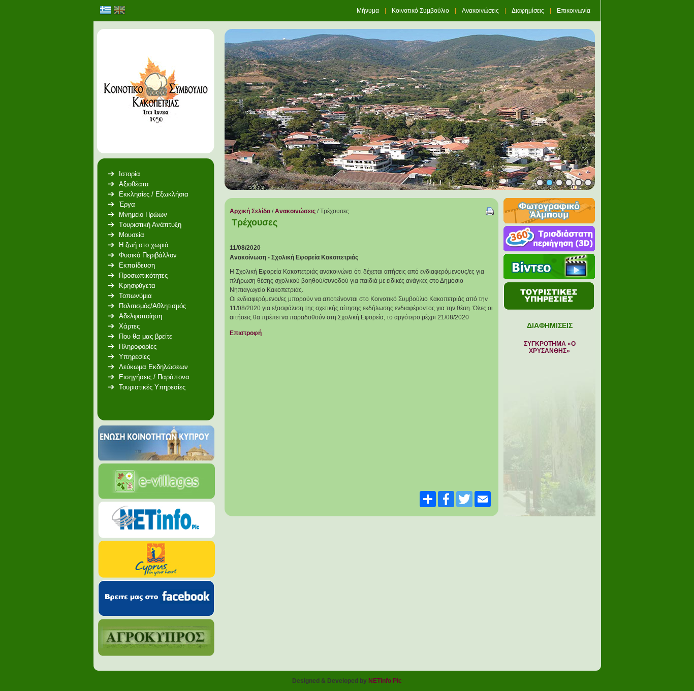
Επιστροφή (246, 333)
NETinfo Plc (385, 680)
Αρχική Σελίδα (250, 211)
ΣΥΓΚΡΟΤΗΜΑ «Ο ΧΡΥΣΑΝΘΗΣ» (550, 347)
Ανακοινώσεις (296, 211)
